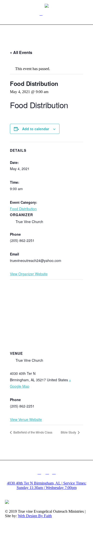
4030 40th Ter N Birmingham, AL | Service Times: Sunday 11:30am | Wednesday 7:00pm (46, 485)
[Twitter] (54, 472)
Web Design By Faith (35, 516)
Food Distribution (23, 208)
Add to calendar (35, 128)
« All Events (21, 52)
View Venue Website (26, 419)
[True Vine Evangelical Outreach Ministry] (47, 5)
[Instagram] (47, 472)
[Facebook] (39, 472)
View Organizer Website (29, 273)
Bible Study (69, 432)
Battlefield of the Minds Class (32, 432)
